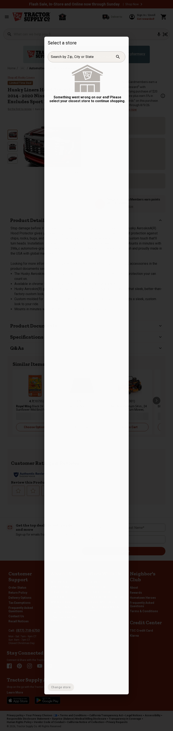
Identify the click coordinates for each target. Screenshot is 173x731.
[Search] (118, 57)
